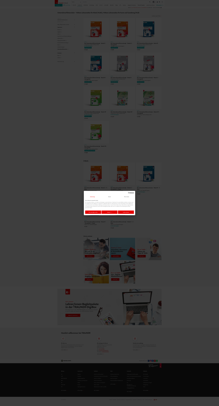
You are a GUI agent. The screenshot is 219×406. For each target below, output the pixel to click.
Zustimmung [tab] (92, 196)
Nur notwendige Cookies (93, 212)
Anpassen (109, 212)
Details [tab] (109, 196)
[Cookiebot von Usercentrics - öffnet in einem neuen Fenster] (129, 193)
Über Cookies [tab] (126, 196)
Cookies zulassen (126, 212)
